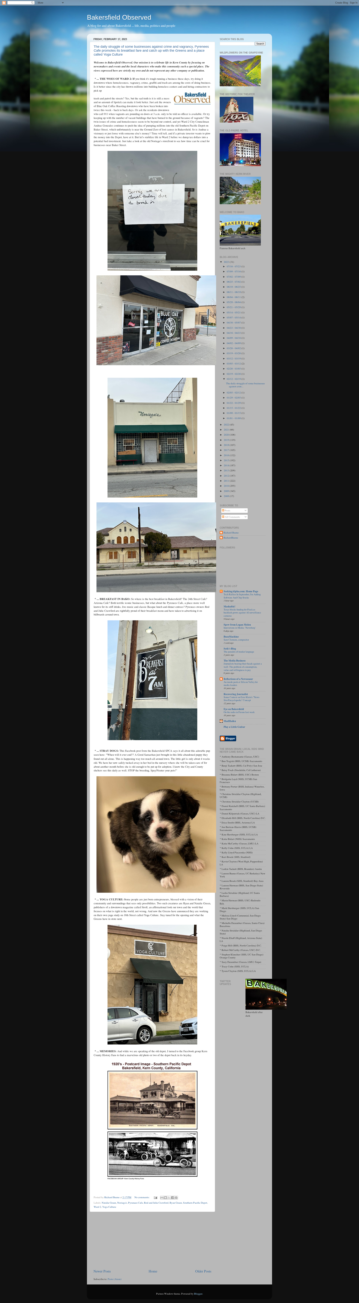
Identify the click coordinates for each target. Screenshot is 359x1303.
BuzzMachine (231, 636)
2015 (227, 460)
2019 (227, 440)
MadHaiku (230, 721)
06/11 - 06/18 (234, 292)
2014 (227, 465)
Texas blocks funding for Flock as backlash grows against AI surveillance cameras (242, 612)
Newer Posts (102, 1271)
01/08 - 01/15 (234, 413)
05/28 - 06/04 (234, 302)
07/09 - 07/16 (234, 271)
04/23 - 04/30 (234, 327)
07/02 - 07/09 (234, 276)
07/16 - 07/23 (234, 266)
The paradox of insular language (239, 651)
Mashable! (229, 606)
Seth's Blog (230, 648)
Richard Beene (231, 532)
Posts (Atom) (115, 1279)
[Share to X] (169, 1197)
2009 (227, 491)
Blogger (198, 1293)
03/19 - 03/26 (234, 353)
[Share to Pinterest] (176, 1197)
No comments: (142, 1197)
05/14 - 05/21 (234, 312)
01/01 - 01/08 (234, 418)
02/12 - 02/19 (234, 379)
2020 (227, 434)
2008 (227, 496)
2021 (227, 429)
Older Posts (203, 1271)
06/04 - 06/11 (234, 297)
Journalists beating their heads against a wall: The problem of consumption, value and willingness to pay (243, 666)
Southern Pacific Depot (195, 1202)
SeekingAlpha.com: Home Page (241, 591)
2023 (227, 262)
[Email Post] (155, 1197)
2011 (227, 480)
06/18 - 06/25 (234, 286)
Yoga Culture (109, 1206)
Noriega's (122, 1202)
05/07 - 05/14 (234, 317)
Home (153, 1271)
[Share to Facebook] (172, 1197)
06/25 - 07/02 (234, 281)
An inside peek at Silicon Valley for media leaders (241, 683)
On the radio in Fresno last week (239, 712)
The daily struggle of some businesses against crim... (245, 385)
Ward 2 (97, 1206)
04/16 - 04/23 (234, 333)
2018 (227, 445)
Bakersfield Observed (119, 17)
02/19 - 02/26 (234, 373)
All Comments (232, 517)
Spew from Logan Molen (237, 625)
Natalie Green (109, 1202)
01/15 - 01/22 (234, 408)
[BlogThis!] (165, 1197)
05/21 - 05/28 (234, 307)
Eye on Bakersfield (234, 709)
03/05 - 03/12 (234, 363)
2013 (227, 470)
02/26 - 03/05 (234, 368)
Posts (227, 510)
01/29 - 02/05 (234, 397)
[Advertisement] (152, 1240)
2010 (227, 485)
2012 (227, 475)
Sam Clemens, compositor (236, 639)
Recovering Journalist (236, 694)
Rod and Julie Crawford (156, 1202)
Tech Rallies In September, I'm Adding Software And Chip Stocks (242, 596)
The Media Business (235, 660)
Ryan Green (176, 1202)
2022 (227, 424)
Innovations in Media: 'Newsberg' (239, 627)
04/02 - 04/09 (234, 343)
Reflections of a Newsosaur (238, 679)
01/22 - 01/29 (234, 403)
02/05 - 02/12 (234, 392)
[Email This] (162, 1197)
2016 (227, 455)
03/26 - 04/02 (234, 348)
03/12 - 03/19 (234, 358)
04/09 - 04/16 (234, 338)
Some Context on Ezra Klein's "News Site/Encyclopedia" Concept (241, 698)
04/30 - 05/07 (234, 322)
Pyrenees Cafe (135, 1202)
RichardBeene (230, 537)
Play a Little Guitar (234, 727)
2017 (227, 450)
